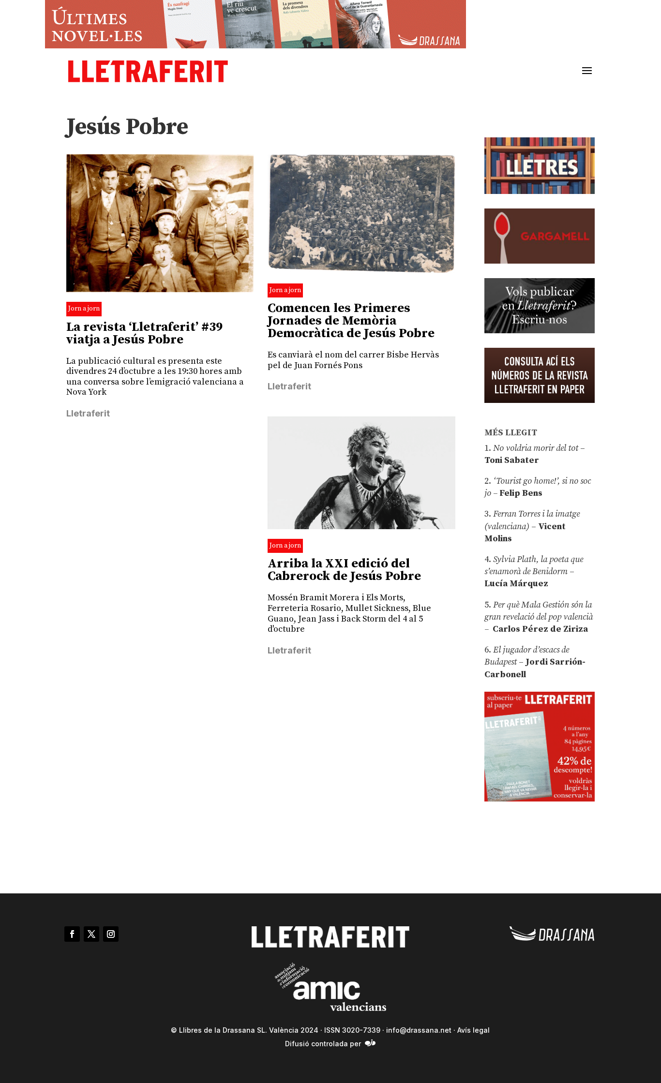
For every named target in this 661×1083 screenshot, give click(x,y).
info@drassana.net (418, 1030)
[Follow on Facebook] (72, 934)
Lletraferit (88, 413)
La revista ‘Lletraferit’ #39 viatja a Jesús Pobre (144, 333)
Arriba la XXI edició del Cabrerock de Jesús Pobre (344, 570)
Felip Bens (519, 493)
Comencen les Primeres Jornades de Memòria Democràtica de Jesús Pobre (351, 320)
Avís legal (473, 1030)
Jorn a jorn (84, 308)
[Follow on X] (91, 934)
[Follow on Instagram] (111, 934)
